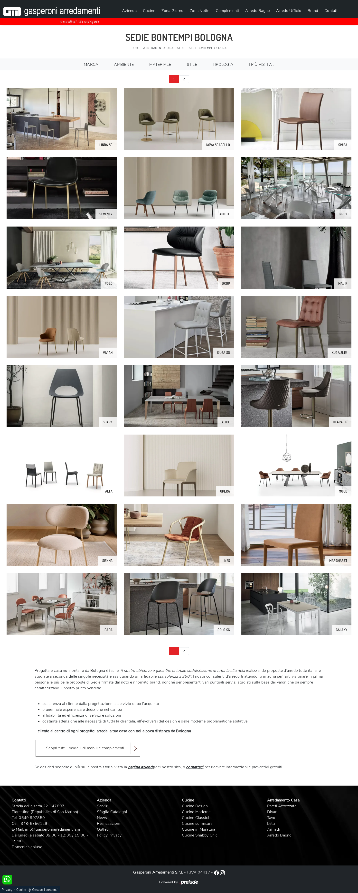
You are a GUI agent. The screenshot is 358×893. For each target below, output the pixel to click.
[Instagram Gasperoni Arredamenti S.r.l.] (222, 872)
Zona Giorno (172, 10)
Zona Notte (199, 10)
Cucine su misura (197, 823)
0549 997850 (32, 817)
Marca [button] (91, 64)
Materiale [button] (160, 64)
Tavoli (272, 817)
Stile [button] (192, 64)
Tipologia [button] (223, 64)
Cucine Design (195, 806)
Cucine (149, 10)
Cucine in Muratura (198, 829)
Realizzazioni (108, 823)
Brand (313, 10)
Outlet (102, 829)
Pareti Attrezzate (281, 806)
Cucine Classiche (197, 817)
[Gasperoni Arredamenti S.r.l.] (51, 12)
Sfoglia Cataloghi (112, 812)
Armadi (273, 829)
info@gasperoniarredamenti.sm (52, 829)
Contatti (331, 10)
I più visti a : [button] (261, 64)
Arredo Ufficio (288, 10)
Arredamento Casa (158, 48)
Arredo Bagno (257, 10)
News (102, 817)
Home (136, 48)
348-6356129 (34, 823)
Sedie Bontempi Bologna (207, 48)
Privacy (7, 890)
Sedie (181, 48)
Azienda (129, 10)
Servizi (103, 806)
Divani (273, 812)
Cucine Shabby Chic (200, 835)
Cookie (21, 890)
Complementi (227, 10)
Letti (271, 823)
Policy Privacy (109, 835)
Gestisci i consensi (45, 890)
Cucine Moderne (196, 812)
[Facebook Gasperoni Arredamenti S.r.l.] (217, 872)
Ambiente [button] (124, 64)
